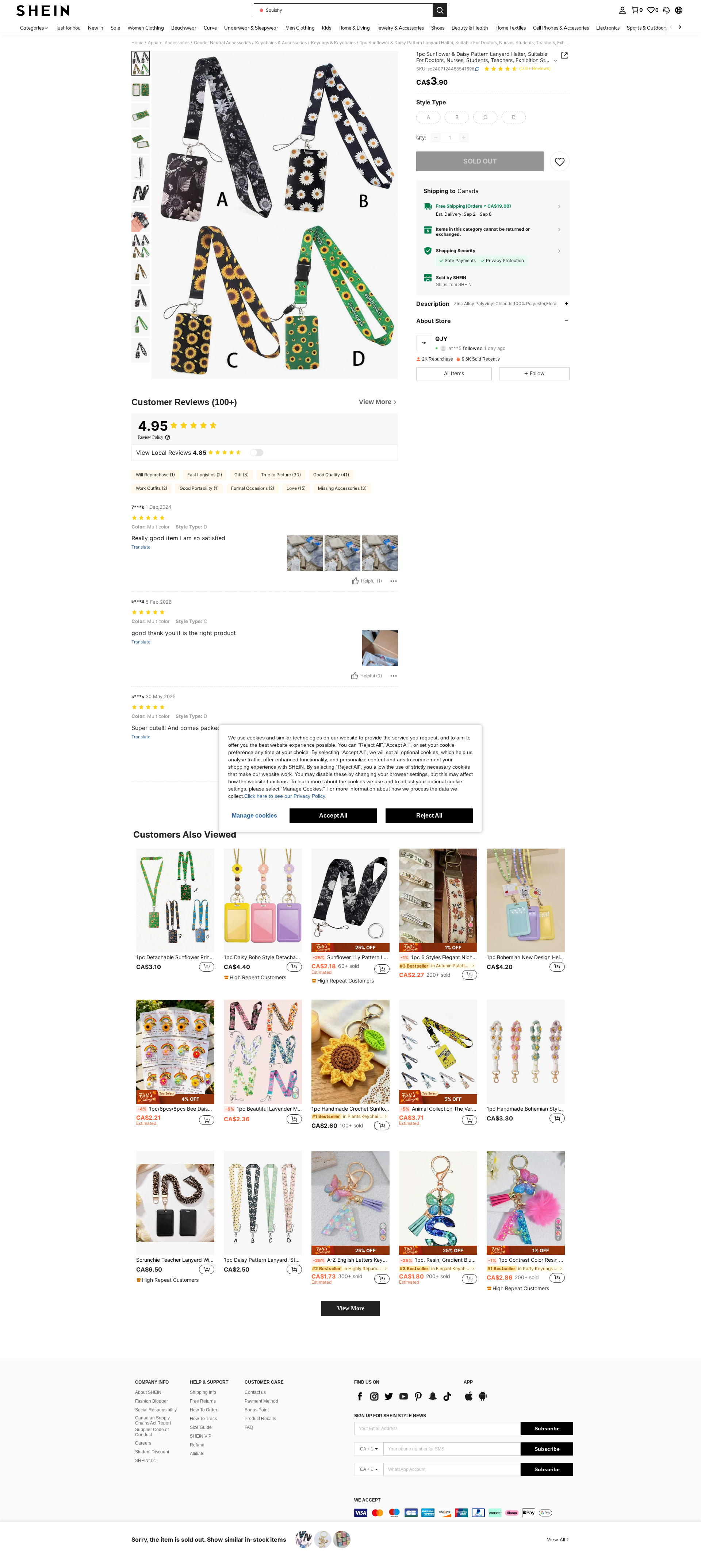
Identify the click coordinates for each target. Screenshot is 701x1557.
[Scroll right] (679, 27)
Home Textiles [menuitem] (510, 28)
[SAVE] (560, 161)
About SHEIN (148, 1392)
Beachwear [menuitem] (183, 28)
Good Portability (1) (199, 488)
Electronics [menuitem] (608, 28)
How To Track (203, 1418)
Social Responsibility (156, 1409)
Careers (143, 1443)
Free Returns (203, 1401)
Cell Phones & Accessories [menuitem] (561, 28)
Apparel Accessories (168, 42)
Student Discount (152, 1451)
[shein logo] (42, 10)
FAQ (249, 1427)
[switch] (256, 452)
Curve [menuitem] (210, 28)
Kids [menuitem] (326, 28)
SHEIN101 (145, 1460)
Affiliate (197, 1453)
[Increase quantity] (463, 137)
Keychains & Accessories (281, 42)
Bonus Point (257, 1409)
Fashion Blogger (151, 1401)
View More (350, 1308)
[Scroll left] (671, 27)
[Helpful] (355, 581)
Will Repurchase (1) (155, 474)
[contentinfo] (463, 1512)
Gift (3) (241, 474)
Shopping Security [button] (455, 250)
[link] (637, 9)
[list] (405, 1396)
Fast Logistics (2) (204, 474)
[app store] (469, 1399)
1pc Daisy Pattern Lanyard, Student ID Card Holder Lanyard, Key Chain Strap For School (263, 1260)
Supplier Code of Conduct (152, 1432)
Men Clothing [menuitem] (300, 28)
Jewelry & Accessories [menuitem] (400, 28)
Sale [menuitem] (115, 28)
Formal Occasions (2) (252, 488)
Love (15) (296, 488)
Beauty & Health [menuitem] (470, 28)
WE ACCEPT (367, 1500)
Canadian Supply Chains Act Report (153, 1420)
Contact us (255, 1392)
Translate (140, 547)
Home (137, 42)
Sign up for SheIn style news (390, 1415)
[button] (666, 10)
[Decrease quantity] (436, 137)
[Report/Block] (393, 581)
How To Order (203, 1409)
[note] (256, 977)
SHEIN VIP (200, 1436)
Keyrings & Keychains (333, 42)
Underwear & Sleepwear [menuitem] (251, 28)
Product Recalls (260, 1418)
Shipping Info (203, 1392)
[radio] (428, 117)
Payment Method (261, 1401)
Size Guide (201, 1427)
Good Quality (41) (331, 474)
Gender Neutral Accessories (222, 42)
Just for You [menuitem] (68, 28)
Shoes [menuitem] (437, 28)
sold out (480, 161)
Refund (197, 1445)
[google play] (483, 1399)
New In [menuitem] (95, 28)
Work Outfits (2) (151, 488)
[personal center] (622, 10)
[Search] (440, 10)
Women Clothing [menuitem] (145, 28)
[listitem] (175, 918)
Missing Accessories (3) (342, 488)
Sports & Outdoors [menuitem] (647, 28)
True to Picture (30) (281, 474)
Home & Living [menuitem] (354, 28)
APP (468, 1382)
